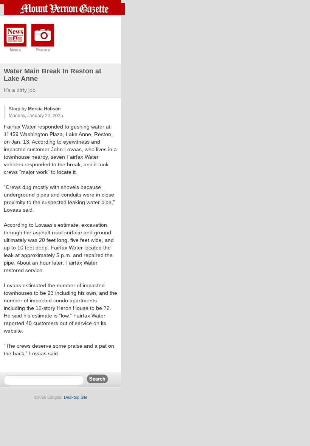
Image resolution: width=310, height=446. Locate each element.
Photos (43, 50)
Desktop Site (75, 397)
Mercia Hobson (44, 109)
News (15, 50)
